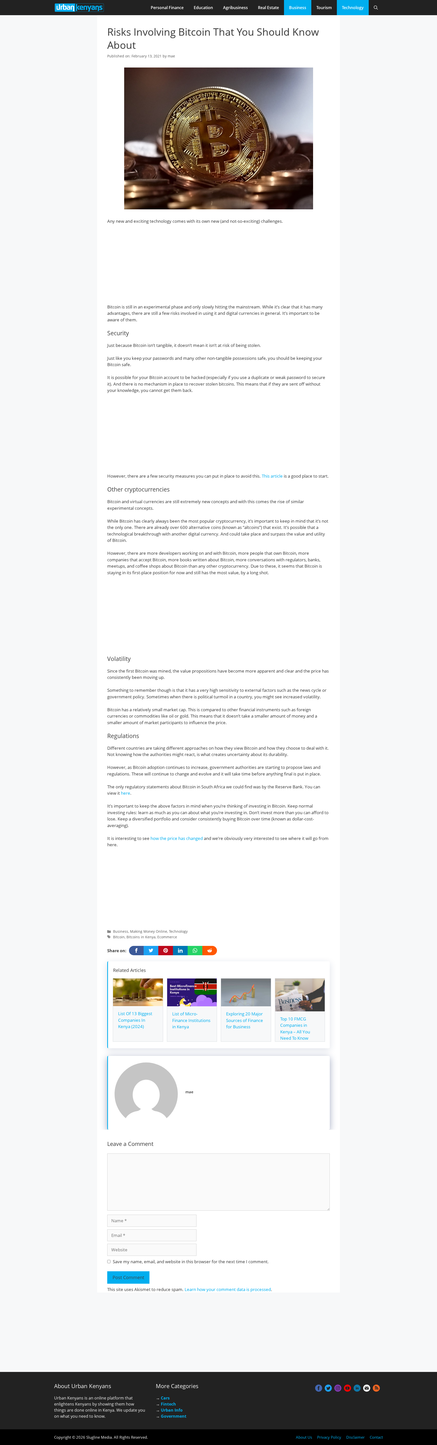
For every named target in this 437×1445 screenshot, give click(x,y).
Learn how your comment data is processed (228, 1289)
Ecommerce (167, 937)
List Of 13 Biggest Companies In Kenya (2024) (135, 1020)
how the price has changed (176, 838)
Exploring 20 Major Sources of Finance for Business (244, 1020)
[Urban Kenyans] (79, 7)
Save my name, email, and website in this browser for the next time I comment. (191, 1261)
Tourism (324, 7)
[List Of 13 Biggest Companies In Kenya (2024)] (138, 1003)
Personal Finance (167, 7)
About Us (304, 1437)
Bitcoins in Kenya (141, 937)
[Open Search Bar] (376, 7)
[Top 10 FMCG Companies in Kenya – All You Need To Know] (300, 1008)
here (125, 793)
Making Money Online (148, 931)
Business (297, 7)
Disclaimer (355, 1437)
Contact (376, 1437)
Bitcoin (119, 937)
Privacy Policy (329, 1437)
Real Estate (268, 7)
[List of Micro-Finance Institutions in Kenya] (192, 1003)
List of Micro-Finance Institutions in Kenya (191, 1020)
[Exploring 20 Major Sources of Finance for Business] (246, 1003)
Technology (353, 7)
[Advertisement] (218, 266)
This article (272, 476)
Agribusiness (235, 7)
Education (203, 7)
